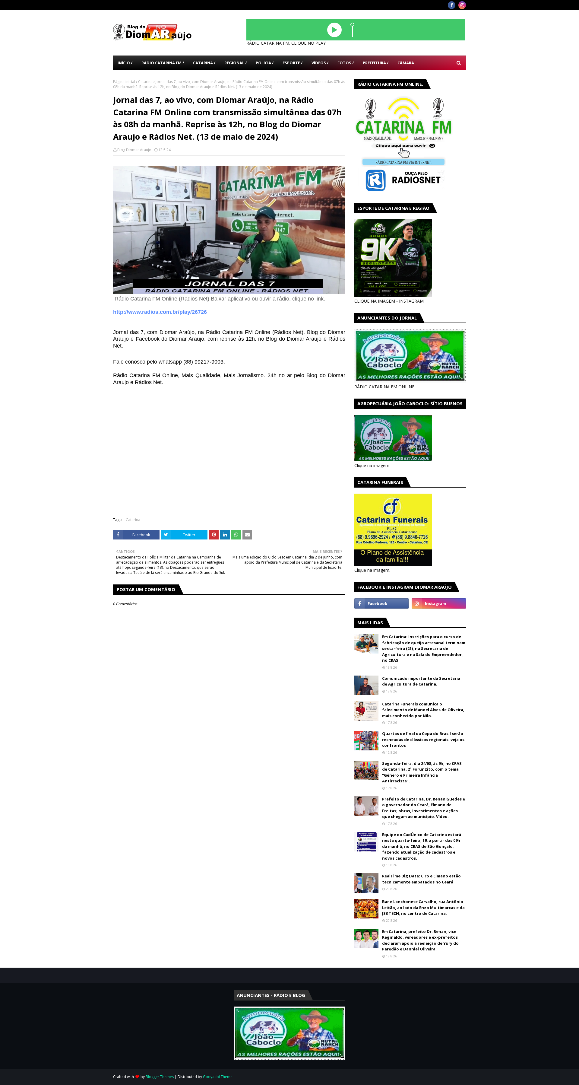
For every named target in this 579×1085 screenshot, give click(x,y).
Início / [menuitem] (125, 62)
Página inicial (124, 81)
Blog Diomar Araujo (134, 149)
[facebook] (451, 5)
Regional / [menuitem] (235, 62)
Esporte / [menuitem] (292, 62)
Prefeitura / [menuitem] (375, 62)
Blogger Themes (160, 1076)
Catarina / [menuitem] (204, 62)
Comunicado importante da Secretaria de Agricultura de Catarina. (421, 681)
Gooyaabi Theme (218, 1076)
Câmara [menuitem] (405, 62)
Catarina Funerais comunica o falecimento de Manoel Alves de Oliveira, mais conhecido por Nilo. (423, 709)
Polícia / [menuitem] (265, 62)
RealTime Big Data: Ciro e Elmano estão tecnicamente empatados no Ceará (421, 879)
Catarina (145, 81)
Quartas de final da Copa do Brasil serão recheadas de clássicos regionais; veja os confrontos (423, 739)
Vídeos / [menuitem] (320, 62)
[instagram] (462, 5)
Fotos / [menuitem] (345, 62)
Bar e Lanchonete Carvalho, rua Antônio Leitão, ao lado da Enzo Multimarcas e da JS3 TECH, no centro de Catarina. (423, 907)
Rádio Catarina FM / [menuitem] (162, 62)
